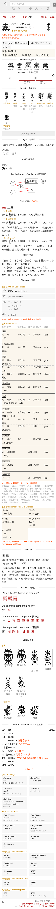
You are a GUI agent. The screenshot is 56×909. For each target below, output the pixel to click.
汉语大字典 (30, 35)
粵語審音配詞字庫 (11, 319)
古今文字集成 (24, 906)
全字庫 (40, 35)
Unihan (28, 769)
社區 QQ (39, 904)
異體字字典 (7, 38)
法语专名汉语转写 (48, 906)
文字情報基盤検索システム (31, 758)
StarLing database (11, 542)
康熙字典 (18, 35)
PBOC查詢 (6, 35)
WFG (35, 201)
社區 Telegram (27, 904)
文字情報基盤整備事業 (31, 319)
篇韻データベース (20, 483)
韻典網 (34, 483)
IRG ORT (34, 906)
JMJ (16, 38)
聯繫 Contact (50, 904)
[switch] (36, 72)
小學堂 (7, 483)
